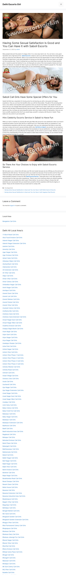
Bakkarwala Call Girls (10, 452)
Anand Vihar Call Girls (10, 305)
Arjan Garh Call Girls (10, 334)
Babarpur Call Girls (9, 414)
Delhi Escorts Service (32, 176)
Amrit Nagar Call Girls (10, 287)
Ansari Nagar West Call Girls (12, 323)
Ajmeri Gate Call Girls (10, 258)
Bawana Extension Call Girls (12, 493)
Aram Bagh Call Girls (10, 331)
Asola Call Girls (8, 381)
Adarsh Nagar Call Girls (11, 240)
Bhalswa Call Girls (9, 531)
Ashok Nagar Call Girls (10, 349)
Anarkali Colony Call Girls (11, 308)
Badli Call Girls (8, 428)
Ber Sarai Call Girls (9, 514)
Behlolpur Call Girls (9, 508)
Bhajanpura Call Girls (10, 528)
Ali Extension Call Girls (10, 270)
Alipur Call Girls (8, 276)
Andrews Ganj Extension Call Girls (14, 317)
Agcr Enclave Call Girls (10, 255)
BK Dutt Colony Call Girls (11, 566)
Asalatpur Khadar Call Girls (12, 343)
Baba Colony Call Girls (10, 408)
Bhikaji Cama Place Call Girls (12, 552)
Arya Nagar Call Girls (10, 340)
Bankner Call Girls (9, 472)
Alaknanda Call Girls (10, 267)
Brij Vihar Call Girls (9, 569)
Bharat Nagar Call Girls (10, 540)
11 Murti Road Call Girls (11, 234)
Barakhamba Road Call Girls (12, 478)
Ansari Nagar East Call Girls (12, 320)
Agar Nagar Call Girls (10, 252)
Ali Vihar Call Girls (9, 273)
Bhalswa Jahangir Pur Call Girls (13, 537)
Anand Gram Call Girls (10, 293)
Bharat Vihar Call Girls (10, 543)
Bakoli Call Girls (8, 455)
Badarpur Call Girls (9, 420)
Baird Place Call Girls (10, 443)
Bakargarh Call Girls (9, 446)
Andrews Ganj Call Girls (11, 314)
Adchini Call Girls (8, 246)
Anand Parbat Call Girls (11, 302)
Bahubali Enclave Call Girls (12, 440)
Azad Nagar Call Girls (10, 393)
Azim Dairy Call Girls (10, 405)
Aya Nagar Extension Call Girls (13, 390)
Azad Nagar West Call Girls (12, 399)
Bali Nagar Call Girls (9, 461)
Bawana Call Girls (9, 490)
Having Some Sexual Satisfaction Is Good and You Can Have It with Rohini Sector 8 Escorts (30, 190)
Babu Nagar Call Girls (10, 417)
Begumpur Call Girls (9, 505)
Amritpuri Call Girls (9, 290)
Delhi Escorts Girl (12, 4)
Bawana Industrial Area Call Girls (14, 496)
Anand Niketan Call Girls (11, 299)
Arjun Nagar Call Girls (10, 337)
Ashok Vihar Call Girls (10, 352)
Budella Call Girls (8, 572)
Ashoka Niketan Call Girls (11, 367)
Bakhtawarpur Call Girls (11, 449)
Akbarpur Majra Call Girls (11, 261)
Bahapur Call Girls (9, 437)
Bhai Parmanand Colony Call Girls (14, 525)
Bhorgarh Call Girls (9, 558)
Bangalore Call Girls (9, 221)
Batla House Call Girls (10, 487)
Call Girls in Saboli (40, 127)
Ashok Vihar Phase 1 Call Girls (13, 355)
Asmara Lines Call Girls (11, 378)
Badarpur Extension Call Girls (13, 423)
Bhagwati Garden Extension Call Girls (15, 519)
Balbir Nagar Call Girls (10, 458)
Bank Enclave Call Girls (10, 470)
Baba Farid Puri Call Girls (11, 411)
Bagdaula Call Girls (9, 434)
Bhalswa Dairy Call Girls (11, 534)
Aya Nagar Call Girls (9, 387)
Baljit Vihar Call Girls (10, 467)
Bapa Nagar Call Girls (10, 475)
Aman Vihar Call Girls (10, 279)
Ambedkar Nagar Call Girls (12, 284)
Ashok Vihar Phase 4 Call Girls (13, 364)
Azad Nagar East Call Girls (12, 396)
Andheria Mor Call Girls (11, 311)
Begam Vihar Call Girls (10, 502)
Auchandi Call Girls (9, 384)
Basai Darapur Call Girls (11, 481)
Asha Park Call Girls (9, 346)
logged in (12, 205)
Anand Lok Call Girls (10, 296)
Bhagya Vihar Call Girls (10, 522)
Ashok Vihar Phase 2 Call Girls (13, 358)
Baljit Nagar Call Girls (10, 464)
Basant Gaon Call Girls (10, 484)
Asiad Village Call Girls (10, 376)
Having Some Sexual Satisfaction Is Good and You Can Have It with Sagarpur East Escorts (29, 192)
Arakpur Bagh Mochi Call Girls (13, 328)
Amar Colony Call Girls (10, 281)
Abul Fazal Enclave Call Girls (12, 237)
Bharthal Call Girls (9, 546)
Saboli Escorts (26, 55)
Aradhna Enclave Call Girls (12, 326)
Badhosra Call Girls (9, 425)
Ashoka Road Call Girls (10, 370)
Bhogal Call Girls (8, 555)
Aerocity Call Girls (9, 249)
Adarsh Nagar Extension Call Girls (14, 243)
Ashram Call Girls (9, 373)
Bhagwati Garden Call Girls (12, 517)
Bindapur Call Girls (9, 564)
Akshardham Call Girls (10, 264)
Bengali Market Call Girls (11, 511)
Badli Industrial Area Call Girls (13, 431)
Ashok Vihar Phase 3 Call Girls (13, 361)
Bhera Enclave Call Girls (11, 549)
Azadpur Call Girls (9, 402)
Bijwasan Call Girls (9, 561)
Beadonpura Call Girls (10, 499)
